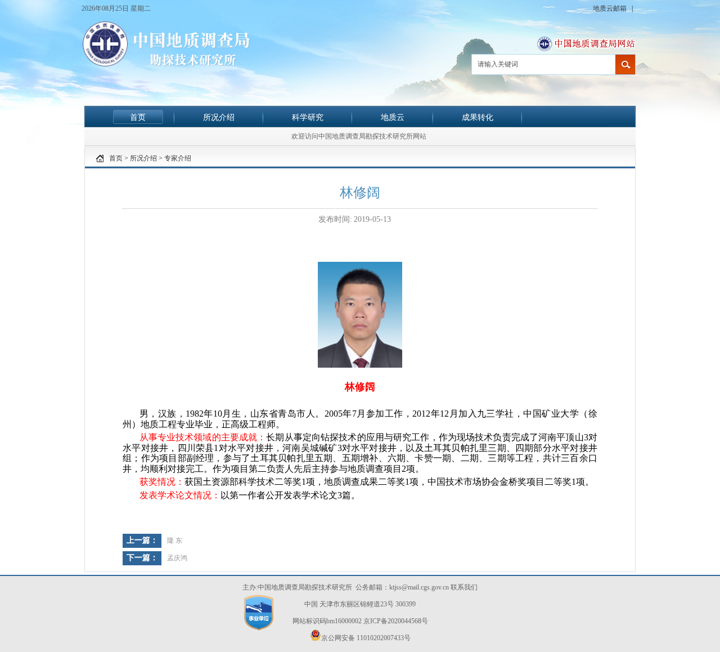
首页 (138, 117)
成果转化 (477, 117)
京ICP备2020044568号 (395, 621)
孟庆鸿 (177, 558)
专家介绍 (177, 158)
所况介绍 (219, 117)
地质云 (392, 117)
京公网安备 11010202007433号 (366, 638)
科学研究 (307, 117)
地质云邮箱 (610, 8)
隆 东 (174, 540)
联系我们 (464, 587)
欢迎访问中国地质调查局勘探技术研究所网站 (358, 136)
